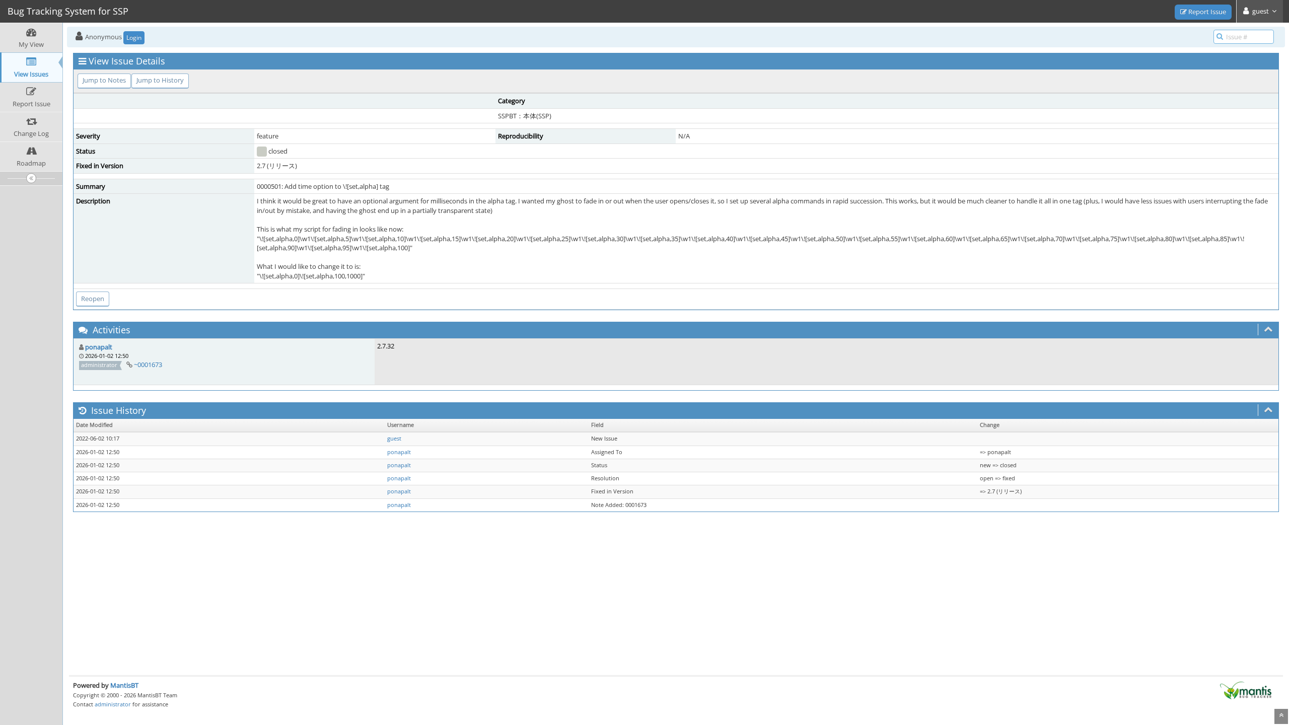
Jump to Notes (104, 80)
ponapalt (98, 346)
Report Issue (1206, 11)
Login (133, 37)
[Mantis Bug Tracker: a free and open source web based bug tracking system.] (1245, 689)
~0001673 (148, 364)
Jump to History (160, 80)
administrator (113, 704)
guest (394, 438)
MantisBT (124, 685)
